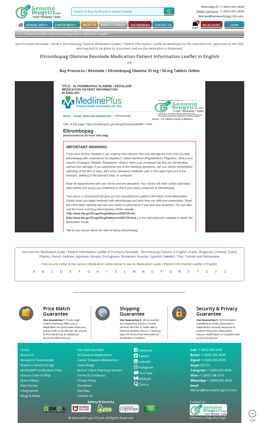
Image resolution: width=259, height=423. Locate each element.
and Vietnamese (208, 256)
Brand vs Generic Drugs (37, 365)
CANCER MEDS (64, 25)
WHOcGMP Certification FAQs (41, 370)
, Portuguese (110, 256)
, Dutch (231, 252)
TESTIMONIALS (140, 25)
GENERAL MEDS (36, 25)
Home (20, 34)
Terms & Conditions (91, 375)
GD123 (200, 365)
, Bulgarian (206, 252)
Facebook (145, 350)
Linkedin (144, 362)
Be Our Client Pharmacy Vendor (99, 370)
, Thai (179, 256)
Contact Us (85, 396)
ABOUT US (89, 25)
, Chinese (220, 252)
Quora (143, 384)
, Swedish (169, 256)
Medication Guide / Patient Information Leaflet (73, 252)
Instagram (145, 367)
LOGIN (234, 25)
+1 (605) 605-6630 (206, 350)
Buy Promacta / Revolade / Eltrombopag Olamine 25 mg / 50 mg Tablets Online (130, 70)
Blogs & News (30, 396)
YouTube (145, 373)
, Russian (142, 256)
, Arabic (192, 252)
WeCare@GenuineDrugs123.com (220, 16)
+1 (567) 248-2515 (207, 375)
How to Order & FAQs (35, 375)
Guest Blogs (85, 365)
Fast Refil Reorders (90, 350)
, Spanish (155, 256)
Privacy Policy (86, 380)
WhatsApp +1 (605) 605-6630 (222, 7)
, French (56, 256)
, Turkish (190, 256)
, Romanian (128, 256)
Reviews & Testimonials (37, 360)
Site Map (83, 391)
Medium (144, 379)
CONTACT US (163, 25)
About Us (27, 355)
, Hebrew (68, 256)
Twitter (143, 356)
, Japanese (81, 256)
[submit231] (169, 11)
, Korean (95, 256)
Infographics (29, 391)
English (181, 252)
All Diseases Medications (94, 355)
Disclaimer (84, 385)
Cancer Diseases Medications (98, 360)
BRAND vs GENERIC (113, 25)
